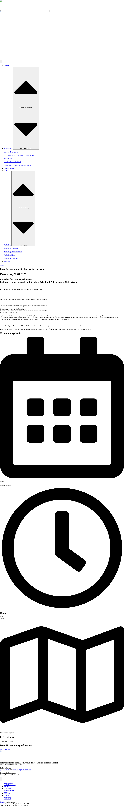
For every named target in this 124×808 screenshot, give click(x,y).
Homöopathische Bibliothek (12, 162)
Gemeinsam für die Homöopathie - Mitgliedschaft (19, 155)
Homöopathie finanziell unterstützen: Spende (17, 165)
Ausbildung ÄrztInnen (11, 248)
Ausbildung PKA (9, 255)
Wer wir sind (8, 158)
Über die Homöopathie (11, 152)
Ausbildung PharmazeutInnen (13, 252)
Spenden (2, 802)
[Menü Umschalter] (1, 61)
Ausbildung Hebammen (11, 258)
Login (2, 265)
